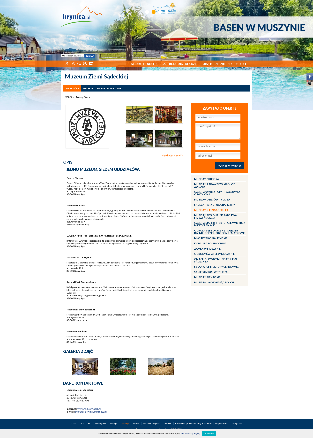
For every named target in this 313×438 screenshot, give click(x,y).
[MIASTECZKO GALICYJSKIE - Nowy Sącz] (168, 138)
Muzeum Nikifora (206, 178)
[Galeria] (91, 63)
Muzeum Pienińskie (207, 277)
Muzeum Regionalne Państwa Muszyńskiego (215, 216)
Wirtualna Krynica (152, 423)
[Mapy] (67, 63)
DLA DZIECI (192, 64)
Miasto (208, 64)
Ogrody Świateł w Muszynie (214, 253)
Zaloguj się (236, 423)
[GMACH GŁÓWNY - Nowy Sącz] (168, 114)
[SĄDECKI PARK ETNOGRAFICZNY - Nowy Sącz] (139, 138)
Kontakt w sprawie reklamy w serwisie (193, 423)
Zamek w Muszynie (207, 248)
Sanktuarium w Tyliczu (211, 271)
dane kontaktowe (109, 88)
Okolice (240, 64)
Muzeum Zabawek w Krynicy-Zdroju (214, 185)
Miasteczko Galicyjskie (210, 238)
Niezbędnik (224, 64)
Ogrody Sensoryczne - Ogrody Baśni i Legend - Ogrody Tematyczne (219, 231)
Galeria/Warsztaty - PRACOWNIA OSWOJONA (217, 193)
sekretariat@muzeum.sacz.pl (91, 411)
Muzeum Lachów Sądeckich (214, 282)
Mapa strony (221, 423)
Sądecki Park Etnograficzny (214, 204)
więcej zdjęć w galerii (171, 155)
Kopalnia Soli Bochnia (210, 243)
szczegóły (72, 88)
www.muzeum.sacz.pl (89, 408)
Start (74, 423)
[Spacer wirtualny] (79, 63)
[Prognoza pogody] (74, 63)
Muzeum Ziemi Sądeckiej (211, 209)
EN (247, 2)
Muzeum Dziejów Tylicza (212, 199)
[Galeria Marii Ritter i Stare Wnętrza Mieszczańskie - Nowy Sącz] (85, 375)
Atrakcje (138, 64)
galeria (88, 88)
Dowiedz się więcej (190, 433)
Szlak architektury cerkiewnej (216, 266)
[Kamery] (85, 63)
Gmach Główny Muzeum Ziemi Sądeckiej (215, 260)
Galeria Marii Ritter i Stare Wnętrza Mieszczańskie (219, 224)
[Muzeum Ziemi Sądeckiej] (87, 126)
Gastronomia (172, 64)
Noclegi (153, 64)
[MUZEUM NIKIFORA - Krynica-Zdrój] (139, 114)
